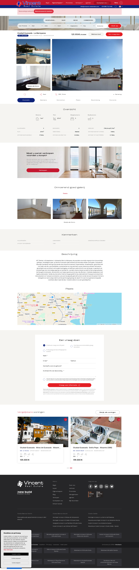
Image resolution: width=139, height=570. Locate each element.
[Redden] (25, 94)
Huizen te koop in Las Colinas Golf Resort (65, 526)
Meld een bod (96, 34)
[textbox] (25, 26)
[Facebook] (90, 486)
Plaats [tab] (78, 100)
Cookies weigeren (16, 562)
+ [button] (19, 295)
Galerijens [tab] (43, 100)
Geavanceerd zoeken (43, 11)
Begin (47, 3)
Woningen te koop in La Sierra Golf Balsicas (101, 517)
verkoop (72, 488)
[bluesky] (111, 486)
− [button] (19, 297)
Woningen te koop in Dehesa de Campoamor (66, 517)
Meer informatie (8, 550)
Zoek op (114, 26)
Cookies (56, 544)
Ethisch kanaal (57, 504)
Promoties (69, 3)
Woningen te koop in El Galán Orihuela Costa (66, 520)
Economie (113, 100)
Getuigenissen (73, 494)
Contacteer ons (102, 3)
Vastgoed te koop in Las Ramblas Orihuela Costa (67, 523)
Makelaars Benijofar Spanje (109, 550)
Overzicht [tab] (26, 100)
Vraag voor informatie (68, 385)
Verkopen (79, 3)
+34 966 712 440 (106, 6)
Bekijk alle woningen (108, 412)
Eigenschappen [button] (57, 3)
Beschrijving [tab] (95, 100)
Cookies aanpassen (16, 558)
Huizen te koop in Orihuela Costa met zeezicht (109, 535)
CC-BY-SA (119, 324)
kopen (55, 488)
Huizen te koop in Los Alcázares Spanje (99, 523)
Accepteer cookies (16, 554)
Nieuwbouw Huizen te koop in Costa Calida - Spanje (103, 526)
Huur (63, 20)
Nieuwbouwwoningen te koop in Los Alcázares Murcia (104, 520)
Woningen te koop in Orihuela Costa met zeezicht (83, 535)
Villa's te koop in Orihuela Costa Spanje (56, 550)
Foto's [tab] (65, 193)
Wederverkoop (50, 20)
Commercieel (88, 20)
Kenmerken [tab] (61, 100)
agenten (88, 3)
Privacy (49, 544)
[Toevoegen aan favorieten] (65, 419)
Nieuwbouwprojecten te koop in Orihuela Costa (56, 535)
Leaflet (98, 324)
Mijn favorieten (74, 500)
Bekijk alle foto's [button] (69, 222)
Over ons (72, 485)
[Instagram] (101, 486)
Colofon (42, 544)
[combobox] (24, 26)
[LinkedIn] (106, 486)
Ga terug (118, 94)
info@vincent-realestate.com (89, 6)
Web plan (63, 544)
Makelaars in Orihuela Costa (82, 550)
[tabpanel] (96, 441)
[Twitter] (95, 486)
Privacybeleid (51, 380)
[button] (43, 94)
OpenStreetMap (108, 324)
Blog (54, 494)
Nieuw (75, 20)
